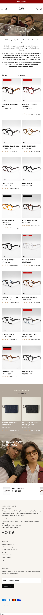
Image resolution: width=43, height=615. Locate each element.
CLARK (7, 606)
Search (4, 560)
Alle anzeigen (22, 393)
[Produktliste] (40, 75)
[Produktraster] (37, 75)
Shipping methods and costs (10, 549)
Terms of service (7, 555)
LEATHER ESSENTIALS (21, 390)
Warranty (4, 552)
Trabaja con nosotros (8, 544)
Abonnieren (7, 586)
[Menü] (2, 8)
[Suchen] (7, 8)
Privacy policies (6, 557)
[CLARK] (21, 9)
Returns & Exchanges (8, 547)
